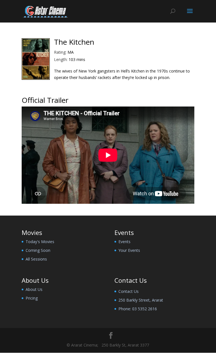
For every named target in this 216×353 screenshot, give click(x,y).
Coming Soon (38, 250)
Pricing (32, 298)
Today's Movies (40, 241)
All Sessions (36, 259)
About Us (34, 289)
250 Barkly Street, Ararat (140, 300)
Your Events (129, 250)
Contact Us (128, 291)
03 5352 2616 (144, 308)
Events (124, 241)
